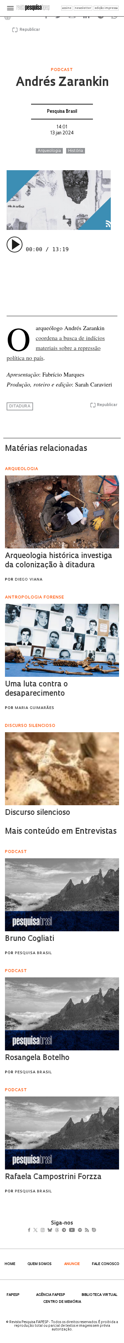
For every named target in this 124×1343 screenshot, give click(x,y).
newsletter (83, 8)
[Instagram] (47, 1231)
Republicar (29, 30)
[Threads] (66, 1231)
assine (66, 8)
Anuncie (72, 1264)
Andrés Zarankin (62, 83)
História (75, 151)
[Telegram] (75, 1231)
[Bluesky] (56, 1231)
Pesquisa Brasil (62, 111)
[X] (38, 1231)
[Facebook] (30, 1231)
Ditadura (19, 406)
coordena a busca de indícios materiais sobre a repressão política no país (56, 348)
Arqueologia (49, 151)
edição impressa (106, 8)
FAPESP (13, 1295)
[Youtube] (86, 1231)
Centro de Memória (62, 1302)
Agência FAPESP (50, 1295)
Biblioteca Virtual (99, 1295)
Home (10, 1264)
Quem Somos (39, 1264)
